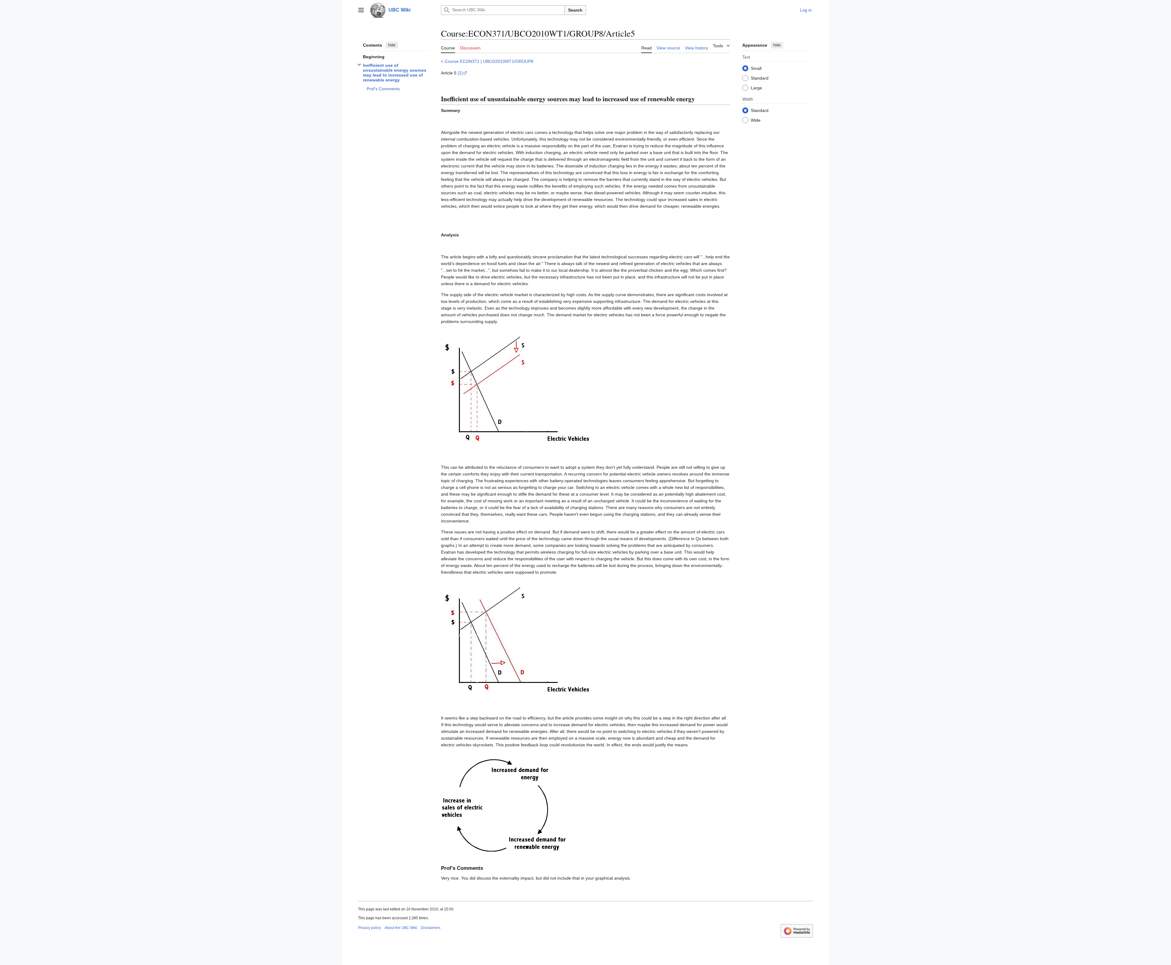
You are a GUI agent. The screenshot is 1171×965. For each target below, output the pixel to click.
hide (392, 45)
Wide (756, 119)
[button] (361, 10)
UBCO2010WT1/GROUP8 (508, 61)
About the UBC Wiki (401, 928)
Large (756, 87)
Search (575, 10)
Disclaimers (430, 928)
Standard (759, 77)
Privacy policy (369, 928)
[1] (460, 72)
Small (756, 68)
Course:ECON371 (462, 61)
